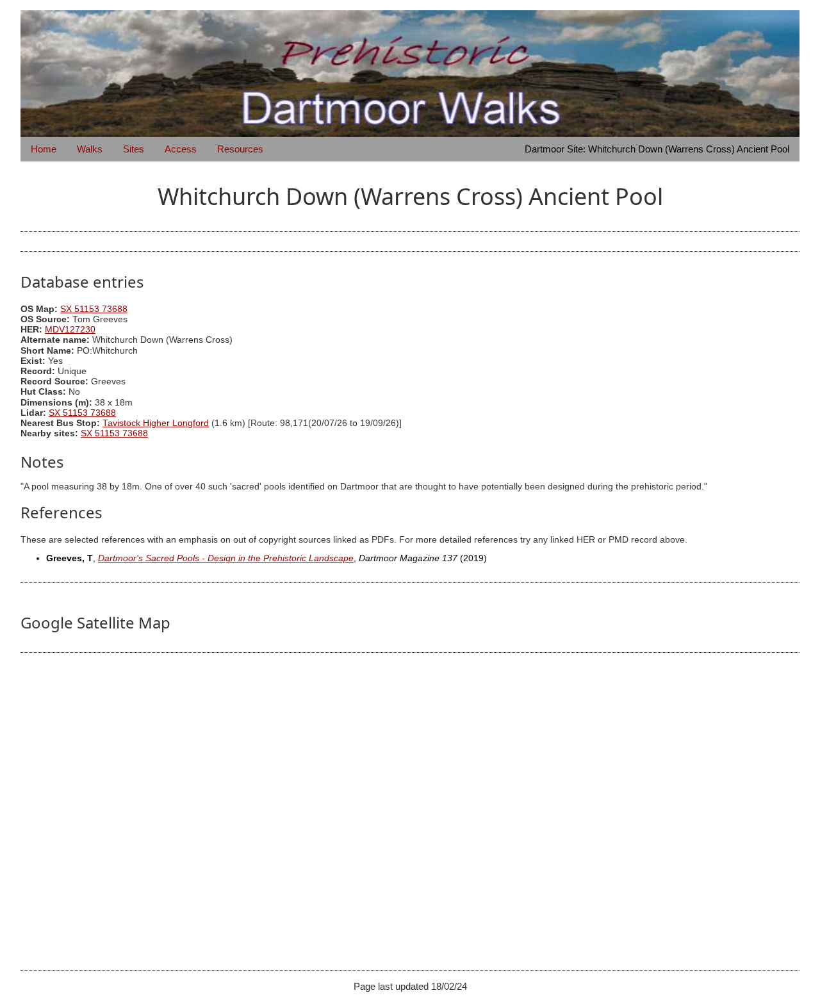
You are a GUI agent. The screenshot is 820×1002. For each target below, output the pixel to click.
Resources (240, 149)
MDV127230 (70, 329)
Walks (89, 149)
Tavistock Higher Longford (155, 423)
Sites (133, 149)
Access (181, 149)
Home (43, 149)
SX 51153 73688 (93, 309)
